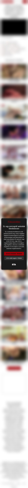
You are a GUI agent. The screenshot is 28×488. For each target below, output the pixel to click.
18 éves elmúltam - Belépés (14, 253)
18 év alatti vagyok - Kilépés (14, 258)
